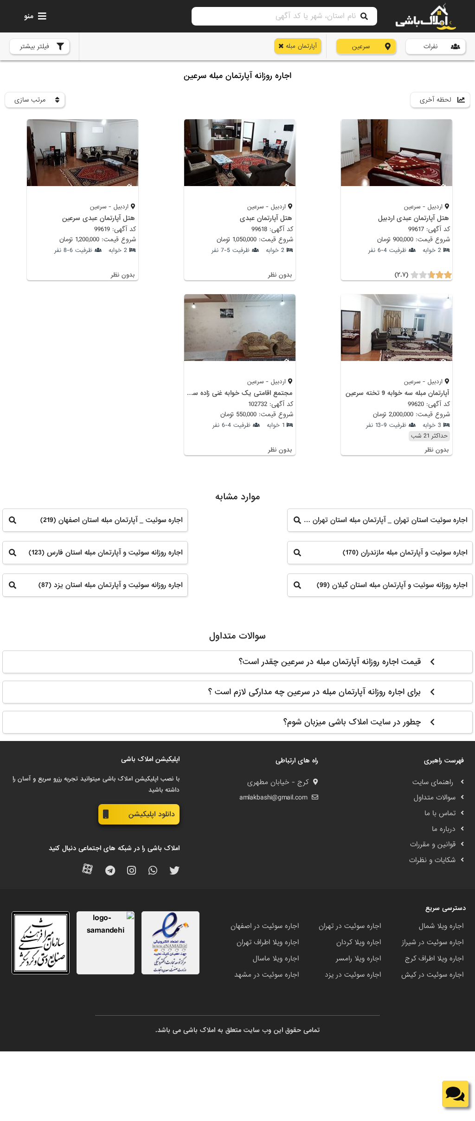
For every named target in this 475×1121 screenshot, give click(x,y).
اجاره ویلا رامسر (358, 958)
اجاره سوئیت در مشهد (266, 974)
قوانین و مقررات (433, 844)
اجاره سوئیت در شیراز (432, 942)
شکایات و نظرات (432, 860)
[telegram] (110, 871)
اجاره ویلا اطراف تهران (268, 942)
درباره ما (444, 829)
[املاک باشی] (426, 16)
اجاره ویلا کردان (358, 942)
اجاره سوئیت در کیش (432, 974)
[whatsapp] (152, 871)
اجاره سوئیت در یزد (353, 974)
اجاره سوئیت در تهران (350, 926)
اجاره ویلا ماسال (276, 958)
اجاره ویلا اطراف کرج (434, 958)
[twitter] (174, 871)
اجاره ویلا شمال (441, 926)
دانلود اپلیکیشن (151, 814)
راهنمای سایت (434, 782)
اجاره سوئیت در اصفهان (265, 926)
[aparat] (87, 871)
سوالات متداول (435, 797)
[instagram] (131, 871)
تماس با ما (440, 813)
